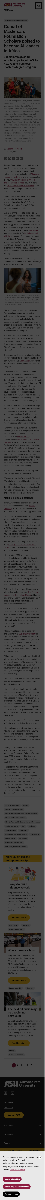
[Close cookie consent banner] (40, 1157)
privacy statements (17, 1170)
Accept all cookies (12, 1179)
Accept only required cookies (17, 1187)
